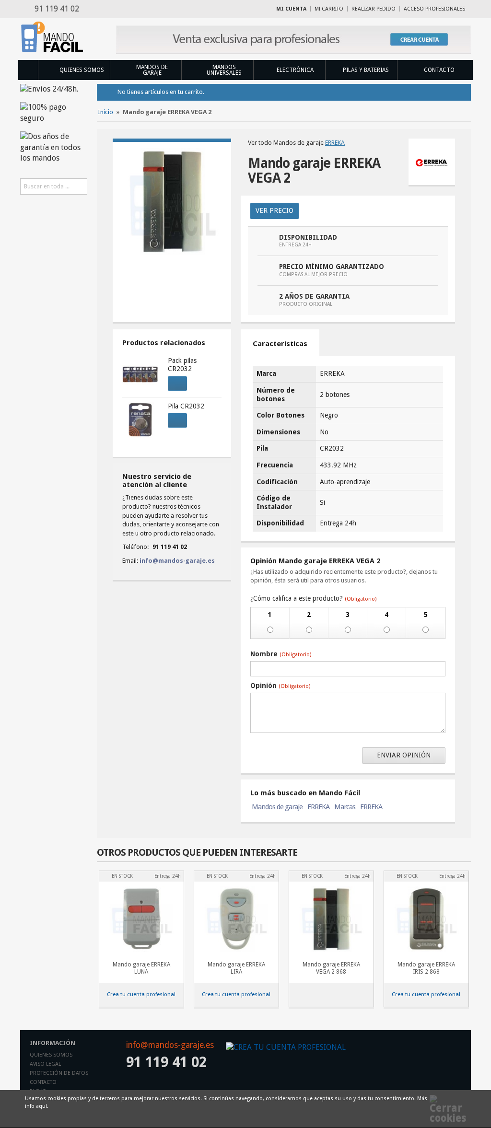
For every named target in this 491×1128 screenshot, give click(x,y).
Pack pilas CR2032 (182, 365)
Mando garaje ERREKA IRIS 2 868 (426, 968)
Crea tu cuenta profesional (141, 994)
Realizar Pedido (373, 9)
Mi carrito (329, 9)
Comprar (177, 383)
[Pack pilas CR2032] (140, 374)
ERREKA (335, 142)
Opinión (280, 685)
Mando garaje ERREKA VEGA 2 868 (331, 968)
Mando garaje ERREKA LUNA (141, 968)
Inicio (27, 70)
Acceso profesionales (434, 9)
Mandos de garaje (277, 806)
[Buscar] (79, 186)
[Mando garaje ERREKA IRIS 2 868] (426, 919)
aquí (41, 1106)
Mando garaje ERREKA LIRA (236, 968)
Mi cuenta (291, 9)
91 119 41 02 (55, 8)
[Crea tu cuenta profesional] (293, 39)
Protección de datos (59, 1073)
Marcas (344, 806)
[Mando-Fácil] (53, 37)
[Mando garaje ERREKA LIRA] (236, 919)
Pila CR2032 (186, 406)
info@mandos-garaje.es (177, 560)
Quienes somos (51, 1055)
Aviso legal (45, 1064)
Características (280, 343)
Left (448, 854)
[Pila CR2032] (140, 420)
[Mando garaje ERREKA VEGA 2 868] (331, 919)
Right (464, 854)
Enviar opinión (404, 755)
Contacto (43, 1082)
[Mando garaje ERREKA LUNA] (141, 919)
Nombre (280, 654)
